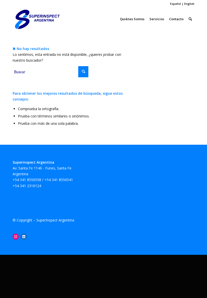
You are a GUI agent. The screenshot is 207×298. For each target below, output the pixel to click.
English (189, 4)
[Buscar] (190, 19)
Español (176, 4)
